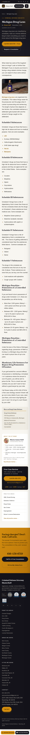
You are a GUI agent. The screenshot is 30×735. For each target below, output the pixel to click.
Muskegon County (7, 655)
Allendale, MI (5, 680)
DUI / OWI (4, 616)
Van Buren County (7, 653)
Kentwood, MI (6, 665)
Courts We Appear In (7, 628)
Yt (23, 1)
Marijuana (7, 151)
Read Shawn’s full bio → (10, 461)
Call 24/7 (6, 709)
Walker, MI (5, 668)
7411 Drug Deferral (9, 415)
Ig (27, 1)
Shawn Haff (7, 25)
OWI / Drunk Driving (9, 497)
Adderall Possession (10, 420)
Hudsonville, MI (6, 682)
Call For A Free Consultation (15, 559)
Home (3, 14)
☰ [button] (26, 6)
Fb (18, 1)
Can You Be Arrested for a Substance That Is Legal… (14, 423)
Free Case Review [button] (23, 732)
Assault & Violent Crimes (8, 623)
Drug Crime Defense (10, 413)
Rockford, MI (5, 670)
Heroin (6, 148)
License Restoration (7, 633)
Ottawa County (6, 643)
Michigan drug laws (8, 97)
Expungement (7, 511)
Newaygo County (6, 657)
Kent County (5, 640)
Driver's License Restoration (12, 514)
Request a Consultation (11, 49)
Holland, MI (5, 685)
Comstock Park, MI (7, 677)
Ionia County (5, 650)
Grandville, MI (5, 675)
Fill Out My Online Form (15, 565)
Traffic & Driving (6, 625)
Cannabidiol (7, 427)
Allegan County (6, 645)
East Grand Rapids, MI (8, 673)
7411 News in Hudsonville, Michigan (14, 418)
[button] (19, 6)
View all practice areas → (11, 518)
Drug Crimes (7, 504)
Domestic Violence (9, 500)
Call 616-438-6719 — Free (12, 44)
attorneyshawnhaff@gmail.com (15, 482)
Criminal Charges (6, 613)
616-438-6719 (15, 553)
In (21, 1)
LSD (5, 136)
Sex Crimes (7, 507)
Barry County (5, 648)
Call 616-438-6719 (9, 732)
